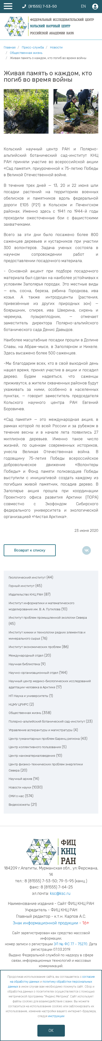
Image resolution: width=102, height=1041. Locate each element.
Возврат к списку (29, 550)
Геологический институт (27, 577)
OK (51, 1030)
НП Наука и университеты (28, 696)
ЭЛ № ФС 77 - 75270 (70, 944)
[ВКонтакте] (86, 550)
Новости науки (20, 787)
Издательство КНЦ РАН (26, 594)
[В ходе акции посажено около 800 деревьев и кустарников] (26, 111)
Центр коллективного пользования (35, 747)
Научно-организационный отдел (33, 673)
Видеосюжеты (19, 804)
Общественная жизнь (25, 713)
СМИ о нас (16, 796)
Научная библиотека (24, 664)
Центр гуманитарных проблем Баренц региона (44, 739)
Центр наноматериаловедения (32, 755)
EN (83, 6)
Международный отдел (26, 655)
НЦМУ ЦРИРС (18, 704)
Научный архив (20, 779)
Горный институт (21, 586)
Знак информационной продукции (45, 923)
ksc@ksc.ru (60, 893)
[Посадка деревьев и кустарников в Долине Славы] (75, 111)
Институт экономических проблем (35, 647)
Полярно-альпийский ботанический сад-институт (47, 721)
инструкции (56, 1016)
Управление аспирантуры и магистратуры (41, 730)
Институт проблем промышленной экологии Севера (48, 617)
